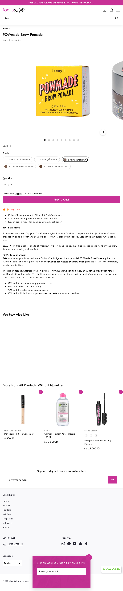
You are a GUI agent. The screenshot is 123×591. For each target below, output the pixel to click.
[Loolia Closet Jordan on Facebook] (69, 543)
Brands (6, 527)
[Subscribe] (112, 480)
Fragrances (8, 518)
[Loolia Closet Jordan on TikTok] (86, 543)
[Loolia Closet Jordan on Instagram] (63, 543)
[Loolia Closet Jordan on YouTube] (74, 543)
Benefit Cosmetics (12, 39)
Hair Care (7, 510)
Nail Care (7, 514)
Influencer (7, 523)
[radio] (17, 159)
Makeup (6, 501)
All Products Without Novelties (41, 385)
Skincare (7, 505)
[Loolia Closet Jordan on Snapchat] (80, 543)
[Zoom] (103, 132)
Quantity (7, 178)
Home (5, 28)
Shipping (18, 193)
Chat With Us (113, 569)
